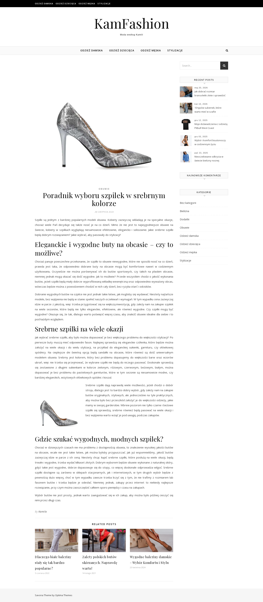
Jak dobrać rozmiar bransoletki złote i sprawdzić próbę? (209, 94)
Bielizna (184, 211)
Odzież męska (87, 3)
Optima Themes (63, 595)
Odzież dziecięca (66, 3)
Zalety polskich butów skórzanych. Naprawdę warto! (99, 563)
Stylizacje (104, 3)
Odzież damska (44, 3)
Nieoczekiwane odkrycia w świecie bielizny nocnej (208, 158)
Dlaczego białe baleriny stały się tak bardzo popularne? (53, 563)
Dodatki (184, 219)
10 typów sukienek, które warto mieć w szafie (207, 109)
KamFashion (131, 23)
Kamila (42, 511)
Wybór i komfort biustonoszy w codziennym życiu (210, 142)
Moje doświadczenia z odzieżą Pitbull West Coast (210, 126)
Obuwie (104, 188)
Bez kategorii (188, 203)
